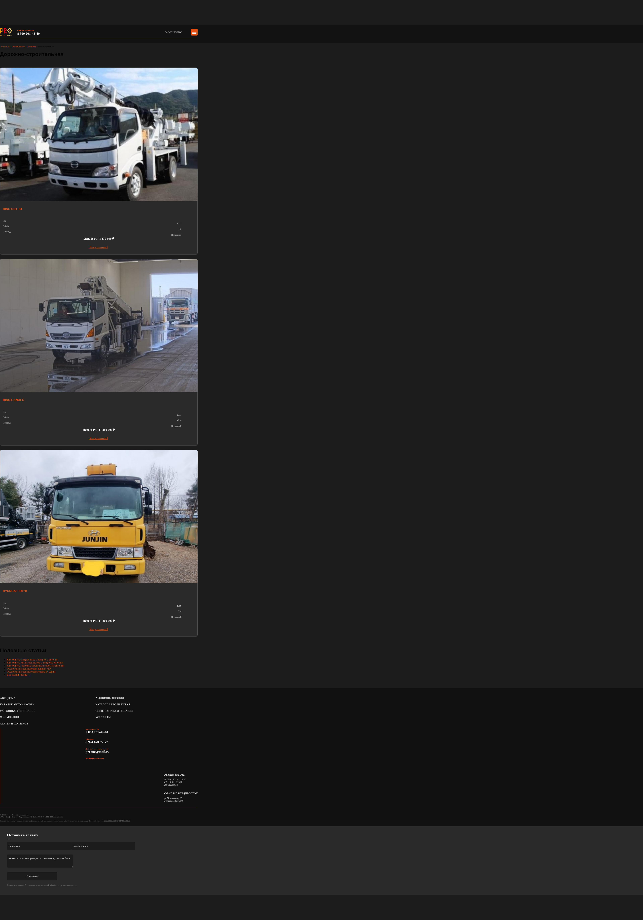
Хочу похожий (98, 247)
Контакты (103, 717)
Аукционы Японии (109, 698)
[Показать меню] (194, 32)
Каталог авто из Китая (112, 704)
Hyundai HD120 (15, 591)
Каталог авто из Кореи (17, 704)
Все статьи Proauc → (18, 674)
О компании (9, 717)
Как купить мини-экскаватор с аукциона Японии (35, 662)
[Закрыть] (8, 839)
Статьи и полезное (14, 723)
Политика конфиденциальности (117, 820)
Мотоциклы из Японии (17, 710)
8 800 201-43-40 (28, 33)
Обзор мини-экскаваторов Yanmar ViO (29, 668)
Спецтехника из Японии (114, 710)
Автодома (8, 698)
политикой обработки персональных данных (59, 885)
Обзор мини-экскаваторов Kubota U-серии (31, 671)
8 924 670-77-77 (97, 742)
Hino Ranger (13, 400)
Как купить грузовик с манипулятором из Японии (35, 665)
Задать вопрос (173, 32)
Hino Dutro (12, 209)
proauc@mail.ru (98, 751)
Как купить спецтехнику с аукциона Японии (32, 659)
